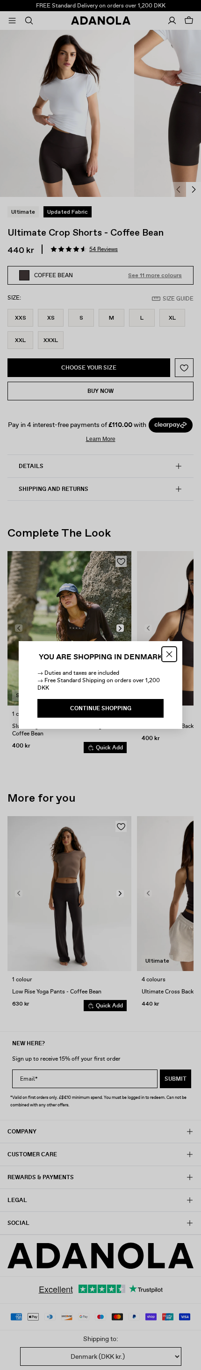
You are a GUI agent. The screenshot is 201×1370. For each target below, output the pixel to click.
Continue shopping (100, 708)
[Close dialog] (169, 654)
